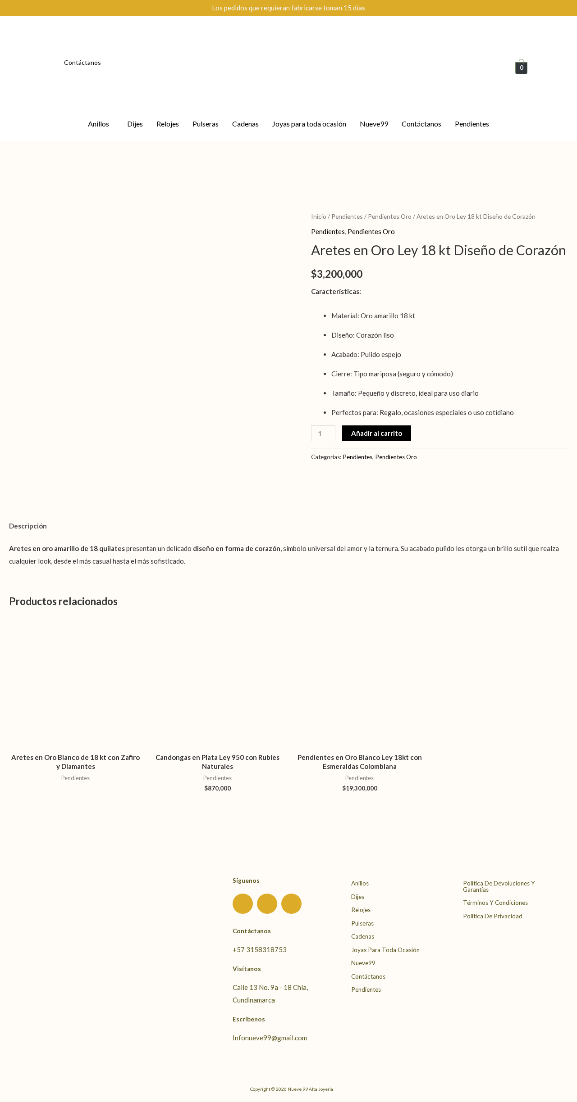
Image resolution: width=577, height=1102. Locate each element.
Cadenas (245, 123)
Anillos (98, 123)
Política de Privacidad (492, 916)
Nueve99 (374, 123)
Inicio (318, 216)
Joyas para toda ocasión (309, 123)
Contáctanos (82, 62)
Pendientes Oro (390, 216)
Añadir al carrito (376, 433)
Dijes (135, 123)
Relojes (167, 123)
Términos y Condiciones (495, 902)
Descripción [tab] (28, 526)
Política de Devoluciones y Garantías (499, 886)
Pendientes (472, 123)
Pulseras (205, 123)
